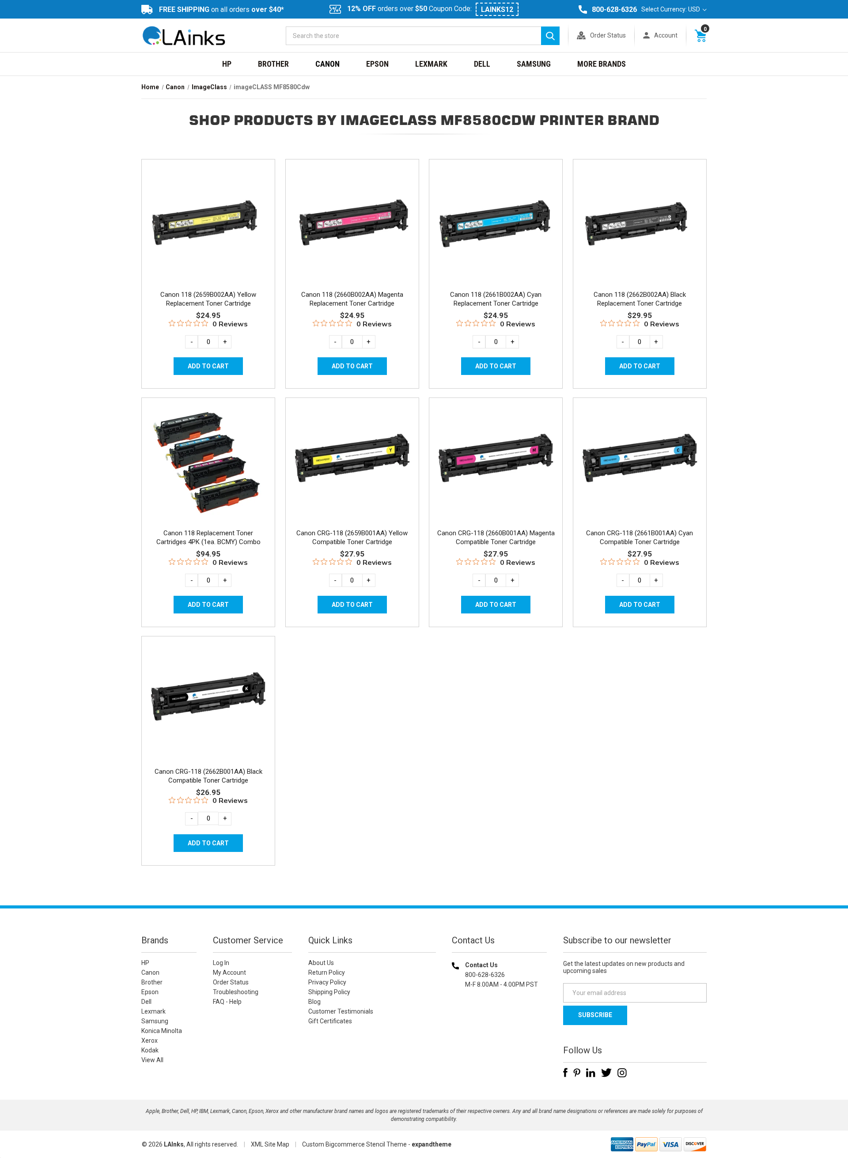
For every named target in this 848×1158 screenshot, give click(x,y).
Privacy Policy (327, 982)
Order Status (608, 35)
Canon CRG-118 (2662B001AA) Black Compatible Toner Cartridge (208, 776)
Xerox (149, 1040)
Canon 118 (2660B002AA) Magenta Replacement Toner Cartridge (352, 299)
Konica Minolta (161, 1030)
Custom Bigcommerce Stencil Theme (354, 1144)
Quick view (207, 213)
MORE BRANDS (601, 63)
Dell (482, 63)
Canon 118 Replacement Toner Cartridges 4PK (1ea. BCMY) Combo (208, 537)
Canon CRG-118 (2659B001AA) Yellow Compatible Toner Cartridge (352, 537)
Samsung (534, 63)
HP (226, 63)
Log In (221, 962)
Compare (205, 233)
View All (152, 1059)
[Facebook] (565, 1073)
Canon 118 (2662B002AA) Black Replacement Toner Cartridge (640, 299)
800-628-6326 (614, 9)
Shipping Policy (329, 991)
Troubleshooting (235, 991)
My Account (229, 972)
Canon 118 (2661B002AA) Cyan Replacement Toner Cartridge (495, 299)
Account (666, 35)
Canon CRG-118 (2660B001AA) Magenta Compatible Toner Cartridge (496, 537)
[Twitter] (606, 1073)
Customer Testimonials (340, 1011)
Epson (377, 63)
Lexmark (431, 63)
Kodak (150, 1050)
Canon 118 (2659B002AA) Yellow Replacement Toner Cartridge (208, 299)
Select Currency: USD (671, 9)
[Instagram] (622, 1073)
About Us (321, 962)
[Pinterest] (576, 1073)
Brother (273, 63)
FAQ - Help (227, 1001)
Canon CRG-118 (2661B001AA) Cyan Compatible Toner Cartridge (639, 537)
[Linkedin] (590, 1073)
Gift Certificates (330, 1021)
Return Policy (326, 972)
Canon (327, 63)
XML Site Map (270, 1144)
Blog (314, 1001)
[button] (499, 1041)
